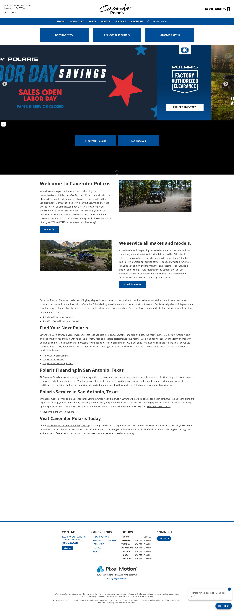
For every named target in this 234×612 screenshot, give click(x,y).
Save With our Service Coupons (58, 411)
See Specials (138, 140)
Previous (10, 86)
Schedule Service (170, 34)
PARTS (96, 551)
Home (61, 21)
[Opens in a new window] (228, 9)
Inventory (76, 21)
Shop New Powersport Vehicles (58, 317)
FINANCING (98, 544)
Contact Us (164, 538)
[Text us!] (223, 606)
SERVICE (97, 547)
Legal (116, 578)
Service (105, 21)
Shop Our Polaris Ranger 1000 (58, 363)
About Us (137, 21)
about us (51, 312)
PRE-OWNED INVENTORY (104, 540)
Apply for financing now (161, 385)
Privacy (110, 578)
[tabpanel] (117, 82)
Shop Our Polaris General (56, 355)
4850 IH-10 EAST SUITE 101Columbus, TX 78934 (17, 7)
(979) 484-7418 (10, 12)
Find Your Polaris (95, 140)
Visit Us (67, 548)
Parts (92, 21)
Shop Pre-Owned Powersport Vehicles (62, 321)
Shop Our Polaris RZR (53, 359)
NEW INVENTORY (101, 536)
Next (230, 86)
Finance (120, 21)
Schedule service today (158, 406)
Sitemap (123, 578)
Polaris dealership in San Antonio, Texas (67, 425)
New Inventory (64, 34)
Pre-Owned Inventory (117, 34)
